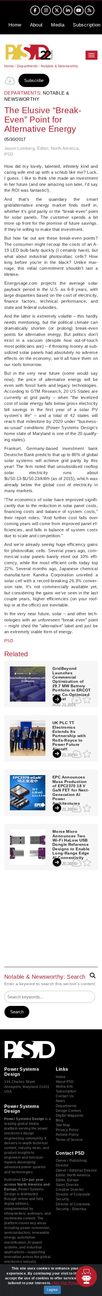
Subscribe (34, 80)
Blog (59, 1120)
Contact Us (65, 1096)
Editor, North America (73, 1175)
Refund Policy (67, 1135)
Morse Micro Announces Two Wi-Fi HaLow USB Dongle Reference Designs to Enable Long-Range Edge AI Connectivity (71, 844)
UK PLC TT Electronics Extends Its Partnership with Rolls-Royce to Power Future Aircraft (69, 736)
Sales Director (67, 1185)
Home (15, 25)
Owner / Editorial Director (76, 1170)
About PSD (65, 1082)
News (60, 1101)
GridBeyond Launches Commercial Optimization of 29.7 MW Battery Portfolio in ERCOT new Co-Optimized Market (71, 683)
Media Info (64, 1086)
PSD (8, 640)
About (36, 25)
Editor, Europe (67, 1180)
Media (57, 25)
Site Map (63, 1125)
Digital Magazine (70, 1115)
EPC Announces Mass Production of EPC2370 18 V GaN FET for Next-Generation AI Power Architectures (70, 790)
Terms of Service (69, 1140)
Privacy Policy (67, 1130)
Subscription (87, 25)
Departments (27, 66)
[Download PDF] (10, 80)
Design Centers (68, 1111)
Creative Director (70, 1190)
